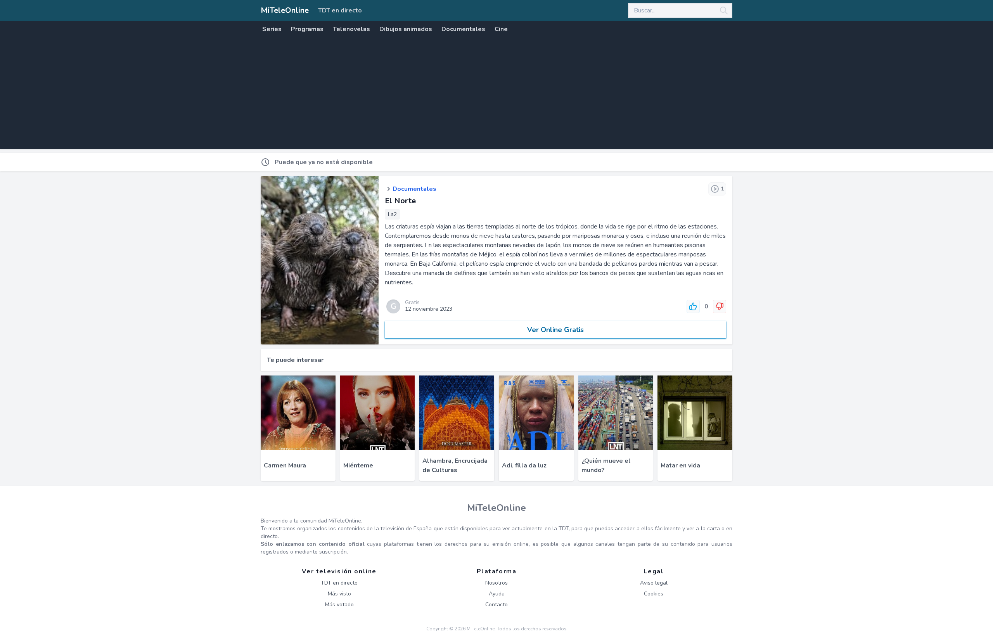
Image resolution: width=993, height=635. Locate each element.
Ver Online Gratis (555, 329)
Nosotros (496, 583)
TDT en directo (340, 10)
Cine (501, 29)
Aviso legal (654, 583)
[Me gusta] (693, 306)
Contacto (496, 604)
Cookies (653, 593)
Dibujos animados (405, 29)
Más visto (339, 593)
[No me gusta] (719, 306)
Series (272, 29)
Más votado (339, 604)
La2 (392, 214)
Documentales (463, 29)
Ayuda (497, 593)
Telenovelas (351, 29)
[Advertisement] (496, 94)
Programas (307, 29)
